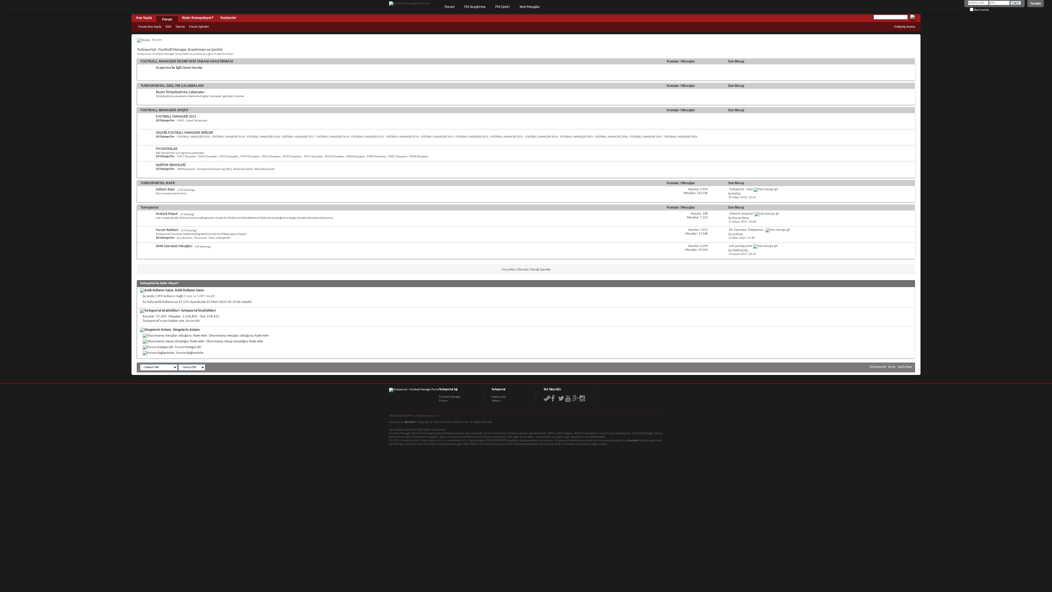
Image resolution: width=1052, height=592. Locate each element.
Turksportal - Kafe (741, 189)
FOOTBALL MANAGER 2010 (541, 136)
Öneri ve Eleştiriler (219, 238)
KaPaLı (736, 193)
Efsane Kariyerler (265, 169)
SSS (168, 26)
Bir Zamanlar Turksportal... (747, 230)
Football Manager (450, 397)
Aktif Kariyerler (186, 169)
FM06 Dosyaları (418, 156)
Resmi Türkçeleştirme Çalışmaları (180, 92)
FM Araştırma (474, 7)
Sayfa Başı (905, 367)
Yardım (1035, 3)
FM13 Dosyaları (271, 156)
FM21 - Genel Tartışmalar (192, 120)
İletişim (496, 400)
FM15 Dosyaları (229, 156)
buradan (633, 440)
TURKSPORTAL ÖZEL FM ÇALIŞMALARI (172, 86)
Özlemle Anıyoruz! (741, 213)
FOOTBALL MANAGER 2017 (298, 136)
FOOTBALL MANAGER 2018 (263, 136)
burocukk (193, 321)
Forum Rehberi (167, 230)
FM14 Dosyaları (250, 156)
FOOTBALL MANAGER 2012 (472, 136)
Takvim (180, 26)
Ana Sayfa (144, 18)
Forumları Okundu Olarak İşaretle (526, 269)
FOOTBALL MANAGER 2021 (176, 116)
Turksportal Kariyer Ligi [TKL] (214, 169)
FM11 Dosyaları (313, 156)
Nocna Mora (740, 218)
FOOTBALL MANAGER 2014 (402, 136)
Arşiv (892, 367)
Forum (449, 7)
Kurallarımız (184, 238)
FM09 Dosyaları (376, 156)
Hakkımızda (498, 397)
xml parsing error (740, 246)
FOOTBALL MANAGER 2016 (332, 136)
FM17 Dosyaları (186, 156)
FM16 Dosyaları (208, 156)
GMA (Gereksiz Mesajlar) (174, 246)
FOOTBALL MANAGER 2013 (437, 136)
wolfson (737, 234)
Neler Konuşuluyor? (197, 18)
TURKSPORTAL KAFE (158, 183)
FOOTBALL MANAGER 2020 (193, 136)
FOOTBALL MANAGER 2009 (576, 136)
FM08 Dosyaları (355, 156)
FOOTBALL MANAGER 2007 (646, 136)
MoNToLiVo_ (740, 250)
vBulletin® (410, 422)
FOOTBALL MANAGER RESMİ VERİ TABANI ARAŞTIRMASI (187, 61)
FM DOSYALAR (166, 149)
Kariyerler (228, 18)
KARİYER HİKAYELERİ (170, 165)
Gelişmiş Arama (904, 26)
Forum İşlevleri (199, 26)
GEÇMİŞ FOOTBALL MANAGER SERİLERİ (184, 133)
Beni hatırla (981, 9)
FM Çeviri (502, 7)
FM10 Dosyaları (334, 156)
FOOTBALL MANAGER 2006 (680, 136)
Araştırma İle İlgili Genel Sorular (179, 68)
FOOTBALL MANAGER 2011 (506, 136)
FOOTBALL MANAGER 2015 (367, 136)
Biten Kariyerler (243, 169)
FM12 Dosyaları (292, 156)
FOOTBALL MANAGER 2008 (611, 136)
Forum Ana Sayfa (149, 26)
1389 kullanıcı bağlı (169, 296)
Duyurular (200, 238)
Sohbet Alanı (165, 189)
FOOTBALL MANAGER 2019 (228, 136)
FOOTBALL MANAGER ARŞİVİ (164, 110)
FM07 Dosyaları (397, 156)
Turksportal (149, 207)
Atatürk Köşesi (167, 214)
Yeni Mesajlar (529, 7)
